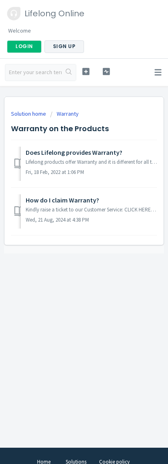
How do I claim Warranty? (62, 200)
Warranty (68, 113)
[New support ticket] (86, 71)
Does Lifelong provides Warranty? (74, 152)
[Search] (69, 72)
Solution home (29, 113)
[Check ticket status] (106, 71)
